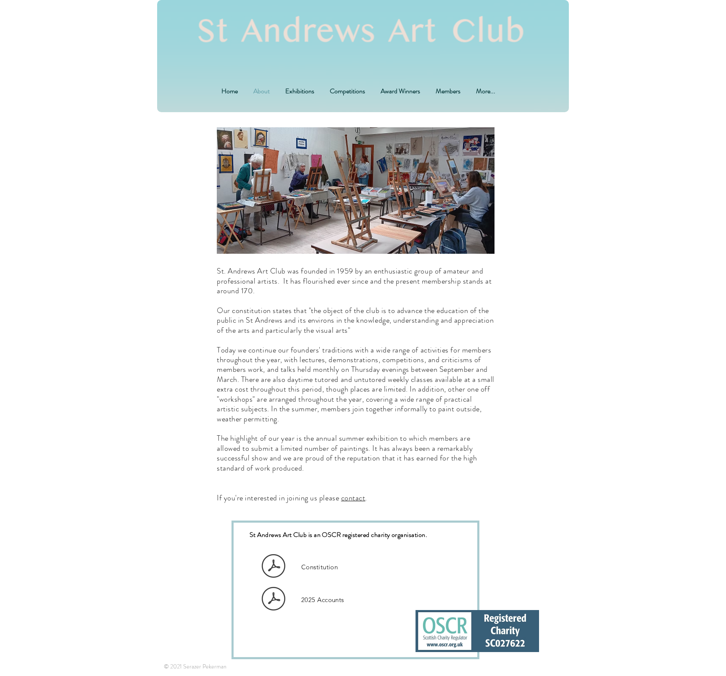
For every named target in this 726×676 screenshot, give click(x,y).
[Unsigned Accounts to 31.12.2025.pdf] (273, 600)
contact (353, 497)
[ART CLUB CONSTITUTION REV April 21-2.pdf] (273, 567)
